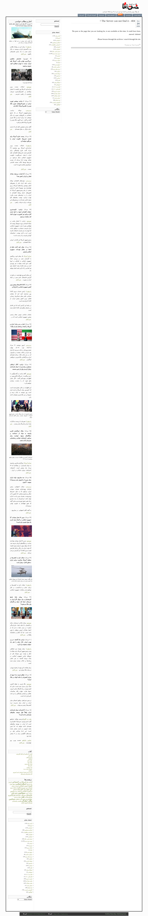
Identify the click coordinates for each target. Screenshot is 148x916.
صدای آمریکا (27, 256)
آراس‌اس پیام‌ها (111, 15)
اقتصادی (30, 834)
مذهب (17, 799)
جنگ (31, 789)
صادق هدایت (28, 797)
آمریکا (24, 782)
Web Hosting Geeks (121, 913)
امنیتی (26, 786)
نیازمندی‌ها (101, 15)
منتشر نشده (29, 885)
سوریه (26, 793)
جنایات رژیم (13, 788)
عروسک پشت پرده (27, 769)
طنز (23, 797)
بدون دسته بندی (28, 841)
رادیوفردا (28, 47)
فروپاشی (30, 872)
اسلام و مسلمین (28, 830)
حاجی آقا (30, 765)
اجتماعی (15, 782)
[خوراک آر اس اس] (120, 15)
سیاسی (21, 793)
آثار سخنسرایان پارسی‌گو (26, 774)
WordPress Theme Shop (110, 913)
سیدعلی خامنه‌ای (21, 795)
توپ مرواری (29, 767)
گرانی (22, 802)
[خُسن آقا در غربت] (130, 9)
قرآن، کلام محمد (28, 764)
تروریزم (23, 788)
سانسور (12, 791)
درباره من (128, 15)
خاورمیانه (20, 789)
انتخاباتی (21, 786)
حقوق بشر (26, 789)
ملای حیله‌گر (27, 801)
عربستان (16, 797)
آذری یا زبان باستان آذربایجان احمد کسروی (22, 772)
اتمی (20, 782)
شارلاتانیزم (12, 795)
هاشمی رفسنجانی (16, 801)
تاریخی (30, 843)
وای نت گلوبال (27, 719)
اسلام (24, 784)
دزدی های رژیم (28, 856)
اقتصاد (30, 786)
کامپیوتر (26, 802)
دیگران (30, 858)
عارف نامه (29, 762)
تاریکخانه (30, 759)
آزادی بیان (29, 782)
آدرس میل (81, 15)
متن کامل (23, 54)
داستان (15, 789)
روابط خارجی (29, 861)
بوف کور (30, 755)
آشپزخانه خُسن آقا (91, 15)
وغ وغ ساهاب (29, 757)
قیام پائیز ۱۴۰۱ (29, 876)
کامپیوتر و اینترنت (28, 890)
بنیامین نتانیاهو (26, 740)
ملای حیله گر (29, 881)
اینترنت (17, 786)
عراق (19, 797)
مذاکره (21, 799)
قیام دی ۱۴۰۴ (29, 874)
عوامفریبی (28, 799)
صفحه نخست (137, 15)
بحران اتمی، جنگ (28, 839)
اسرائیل (28, 784)
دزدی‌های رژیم (18, 791)
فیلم (24, 799)
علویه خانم (29, 760)
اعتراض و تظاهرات (28, 832)
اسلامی (18, 784)
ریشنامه (30, 770)
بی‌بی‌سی (28, 110)
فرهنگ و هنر (29, 870)
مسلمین (12, 799)
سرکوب (30, 793)
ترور (27, 787)
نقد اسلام (30, 887)
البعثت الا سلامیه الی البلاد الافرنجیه (24, 754)
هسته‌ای (30, 802)
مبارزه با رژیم (29, 878)
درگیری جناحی (27, 791)
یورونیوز (29, 87)
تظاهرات (19, 788)
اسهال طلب (12, 784)
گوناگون (30, 892)
